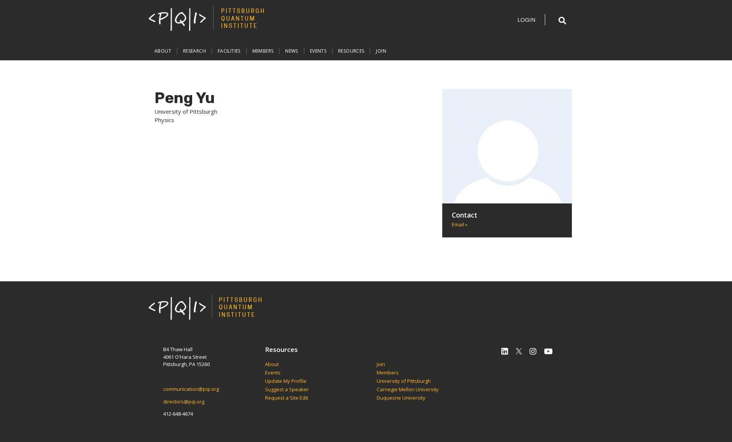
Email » (459, 224)
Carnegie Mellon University (408, 390)
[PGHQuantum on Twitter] (519, 351)
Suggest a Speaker (287, 390)
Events (318, 51)
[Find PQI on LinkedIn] (504, 351)
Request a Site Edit (286, 398)
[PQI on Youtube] (548, 351)
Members (263, 51)
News (291, 51)
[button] (562, 20)
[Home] (177, 19)
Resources (351, 51)
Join (381, 51)
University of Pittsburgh (404, 381)
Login (526, 19)
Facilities (229, 51)
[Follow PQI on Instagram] (533, 351)
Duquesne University (401, 398)
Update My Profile (286, 381)
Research (194, 51)
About (162, 51)
